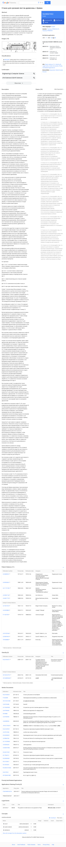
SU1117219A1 (6, 588)
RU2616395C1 (6, 729)
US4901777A (6, 598)
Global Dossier (59, 70)
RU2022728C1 (6, 752)
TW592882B (6, 639)
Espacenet (52, 70)
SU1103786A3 (6, 741)
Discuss (44, 71)
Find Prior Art (59, 20)
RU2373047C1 (6, 659)
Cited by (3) (58, 64)
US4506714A (6, 595)
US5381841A (6, 636)
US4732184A (6, 732)
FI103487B (5, 697)
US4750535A (6, 716)
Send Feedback (21, 844)
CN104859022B (7, 678)
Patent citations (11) (50, 64)
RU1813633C (6, 764)
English (53, 26)
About (13, 844)
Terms (39, 844)
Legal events (45, 66)
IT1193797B (6, 614)
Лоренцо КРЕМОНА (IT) (53, 29)
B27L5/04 (6, 59)
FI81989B (5, 713)
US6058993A (6, 721)
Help (53, 844)
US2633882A (6, 610)
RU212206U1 (6, 761)
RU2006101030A (7, 767)
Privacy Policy (46, 844)
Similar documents (54, 66)
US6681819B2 (6, 747)
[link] (19, 62)
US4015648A (6, 704)
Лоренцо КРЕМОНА (47, 30)
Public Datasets (31, 844)
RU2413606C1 (6, 694)
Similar (46, 22)
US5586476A (6, 738)
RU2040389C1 (6, 735)
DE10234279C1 (7, 675)
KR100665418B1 (7, 775)
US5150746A (6, 633)
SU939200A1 (6, 582)
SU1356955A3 (6, 707)
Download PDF (48, 20)
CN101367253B (6, 701)
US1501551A (6, 605)
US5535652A (6, 744)
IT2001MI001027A (7, 791)
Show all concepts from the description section (14, 833)
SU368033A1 (6, 574)
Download (53, 817)
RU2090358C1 (6, 758)
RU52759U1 (6, 772)
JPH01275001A (6, 725)
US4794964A (6, 710)
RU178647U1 (6, 755)
